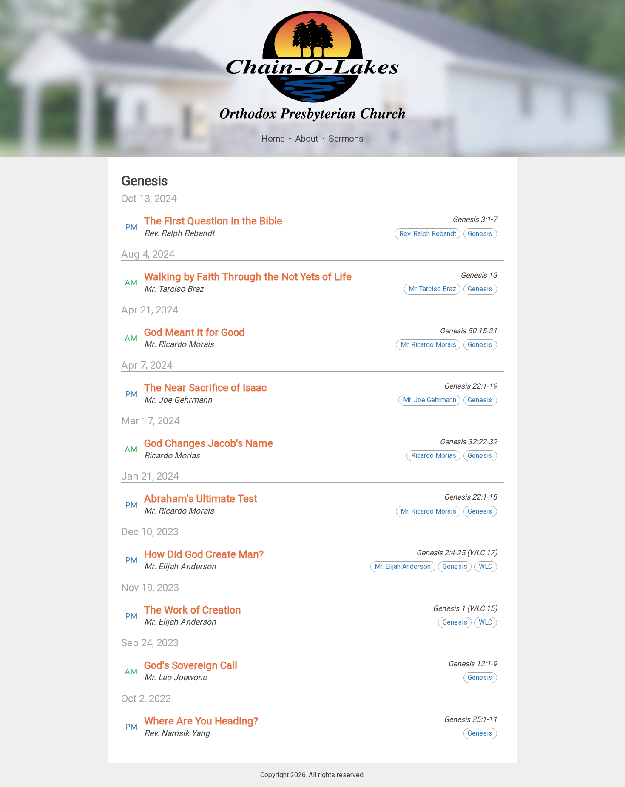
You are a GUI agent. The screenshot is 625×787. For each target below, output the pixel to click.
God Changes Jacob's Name (208, 443)
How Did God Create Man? (204, 554)
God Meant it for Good (194, 332)
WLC (485, 567)
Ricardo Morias (433, 456)
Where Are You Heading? (201, 721)
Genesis (480, 234)
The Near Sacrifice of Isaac (205, 388)
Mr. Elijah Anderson (403, 567)
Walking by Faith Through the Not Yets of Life (248, 277)
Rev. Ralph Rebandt (427, 234)
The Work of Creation (192, 610)
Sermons (346, 139)
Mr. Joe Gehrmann (429, 400)
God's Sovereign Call (190, 665)
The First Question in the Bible (213, 221)
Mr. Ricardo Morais (428, 345)
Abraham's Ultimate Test (200, 499)
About (306, 139)
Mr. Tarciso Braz (432, 289)
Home (273, 139)
